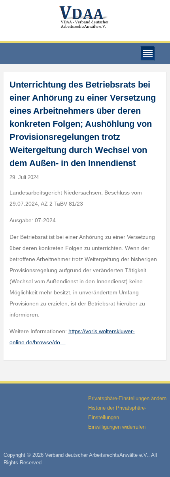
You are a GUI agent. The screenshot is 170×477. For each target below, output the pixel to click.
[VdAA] (85, 17)
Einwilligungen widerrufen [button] (116, 427)
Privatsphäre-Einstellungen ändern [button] (127, 398)
